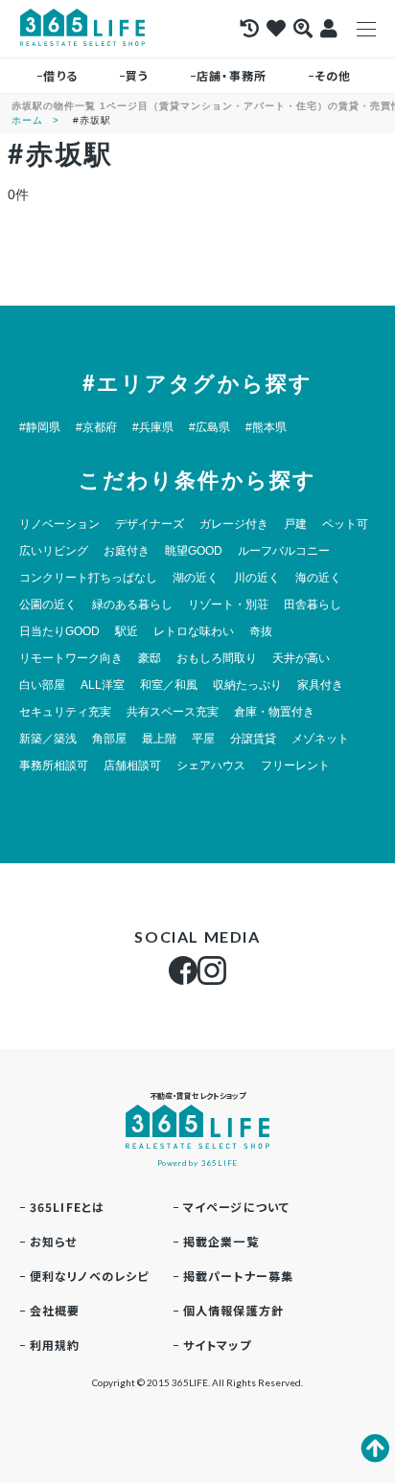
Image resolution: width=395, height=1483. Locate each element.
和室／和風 (169, 685)
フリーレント (295, 765)
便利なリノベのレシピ (90, 1275)
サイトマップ (217, 1344)
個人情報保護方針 (234, 1310)
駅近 (126, 631)
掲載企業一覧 (221, 1241)
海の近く (318, 577)
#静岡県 (39, 427)
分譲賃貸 (253, 738)
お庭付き (127, 551)
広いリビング (53, 551)
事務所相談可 (53, 765)
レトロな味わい (193, 631)
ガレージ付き (233, 524)
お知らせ (54, 1241)
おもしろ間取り (216, 658)
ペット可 (345, 524)
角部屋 (109, 738)
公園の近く (48, 604)
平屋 (203, 738)
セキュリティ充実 (65, 712)
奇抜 (260, 631)
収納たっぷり (247, 685)
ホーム (27, 120)
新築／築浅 (48, 738)
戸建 (295, 524)
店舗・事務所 (232, 75)
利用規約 (55, 1344)
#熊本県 (266, 427)
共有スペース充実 (173, 712)
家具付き (320, 685)
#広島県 (209, 427)
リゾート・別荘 (228, 604)
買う (137, 75)
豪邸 (149, 658)
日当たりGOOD (59, 631)
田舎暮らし (312, 604)
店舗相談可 (132, 765)
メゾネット (320, 738)
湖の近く (196, 577)
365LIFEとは (67, 1206)
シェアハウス (210, 765)
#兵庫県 (153, 427)
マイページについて (236, 1206)
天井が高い (301, 658)
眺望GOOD (193, 551)
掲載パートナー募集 (238, 1275)
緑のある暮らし (132, 604)
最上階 (159, 738)
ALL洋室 (103, 685)
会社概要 (55, 1310)
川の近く (257, 577)
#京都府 (96, 427)
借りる (60, 75)
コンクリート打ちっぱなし (88, 577)
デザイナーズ (149, 524)
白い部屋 (42, 685)
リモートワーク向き (71, 658)
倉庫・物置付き (274, 712)
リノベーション (59, 524)
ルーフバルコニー (284, 551)
